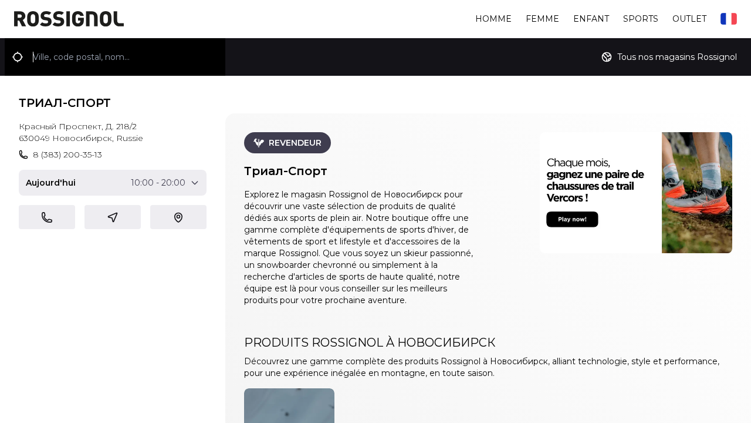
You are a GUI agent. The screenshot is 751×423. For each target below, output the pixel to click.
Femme (542, 19)
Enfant (591, 19)
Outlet (689, 19)
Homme (493, 19)
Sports (640, 19)
